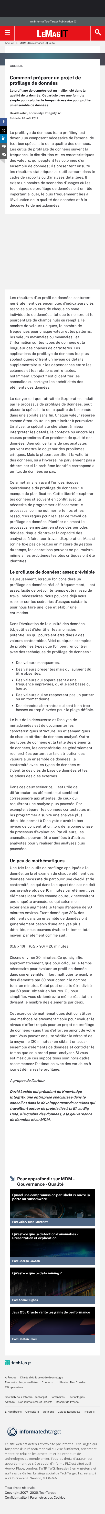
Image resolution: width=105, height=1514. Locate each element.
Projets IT (90, 1411)
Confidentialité (16, 1497)
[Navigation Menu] (7, 33)
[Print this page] (3, 147)
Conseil (16, 66)
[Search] (97, 33)
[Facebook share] (3, 122)
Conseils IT (32, 1411)
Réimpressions (14, 1387)
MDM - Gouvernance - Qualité (37, 43)
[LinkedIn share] (3, 138)
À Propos (10, 1377)
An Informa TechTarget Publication (51, 21)
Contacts (47, 1382)
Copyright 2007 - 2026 (21, 1492)
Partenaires (58, 1397)
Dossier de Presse (67, 1401)
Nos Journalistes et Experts (35, 1401)
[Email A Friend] (3, 155)
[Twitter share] (3, 130)
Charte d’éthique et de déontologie (41, 1377)
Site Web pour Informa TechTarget (26, 1397)
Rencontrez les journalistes (21, 1382)
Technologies (76, 1397)
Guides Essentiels (69, 1411)
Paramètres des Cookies (47, 1497)
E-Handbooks (13, 1411)
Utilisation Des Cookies (71, 1382)
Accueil (9, 43)
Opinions (48, 1411)
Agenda (10, 1401)
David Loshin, (19, 113)
